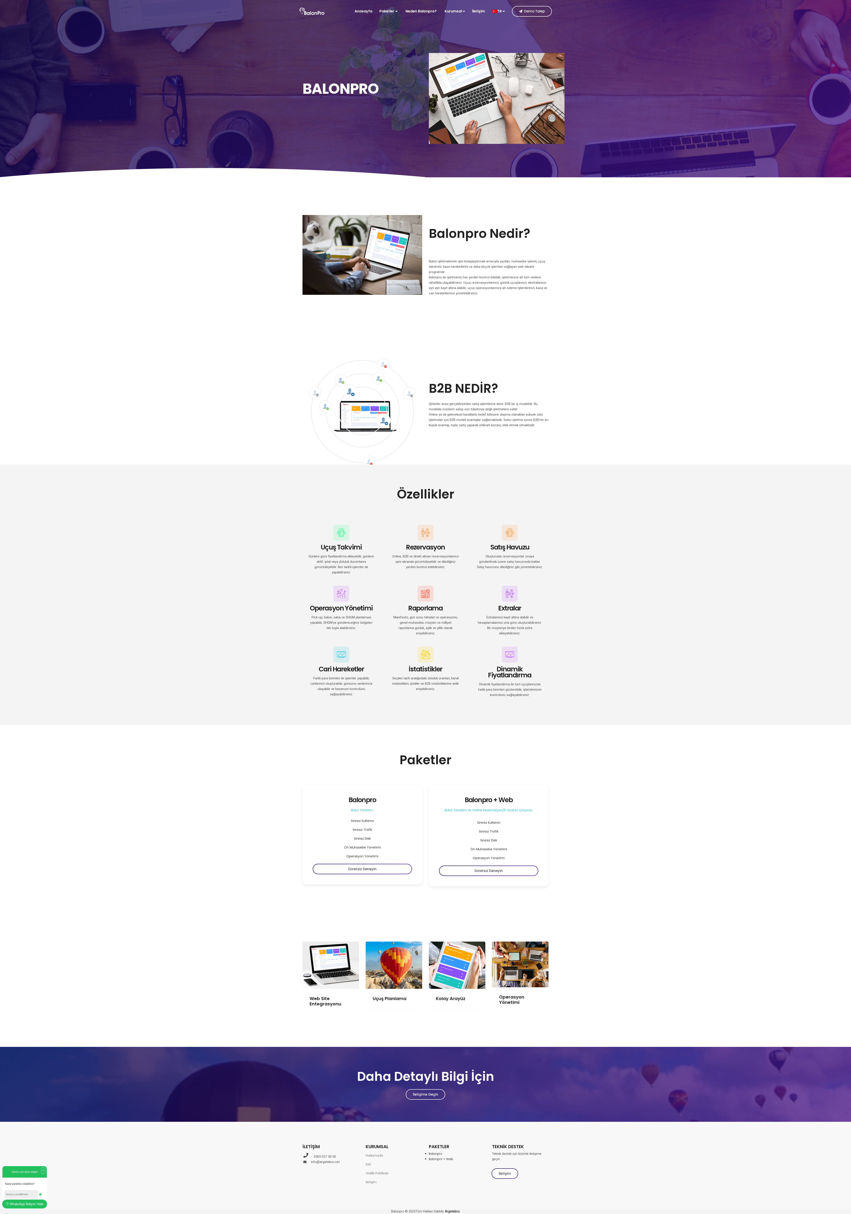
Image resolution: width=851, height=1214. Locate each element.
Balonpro (435, 1153)
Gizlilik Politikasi (377, 1173)
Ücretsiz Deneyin (362, 869)
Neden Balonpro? (421, 11)
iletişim (371, 1182)
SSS (368, 1164)
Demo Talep (534, 11)
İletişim (478, 11)
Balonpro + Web (441, 1159)
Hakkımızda (374, 1155)
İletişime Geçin (425, 1094)
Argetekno (452, 1211)
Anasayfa (363, 11)
